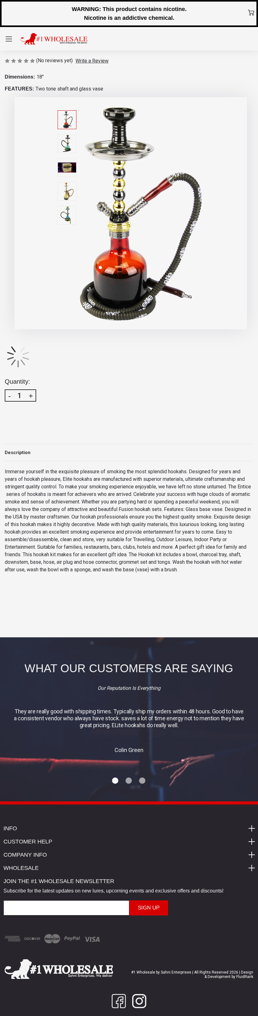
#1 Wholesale (143, 972)
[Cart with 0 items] (251, 12)
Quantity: (17, 381)
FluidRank (244, 977)
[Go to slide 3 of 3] (142, 781)
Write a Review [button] (92, 61)
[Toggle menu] (8, 38)
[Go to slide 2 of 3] (129, 781)
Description (18, 452)
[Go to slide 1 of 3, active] (115, 781)
